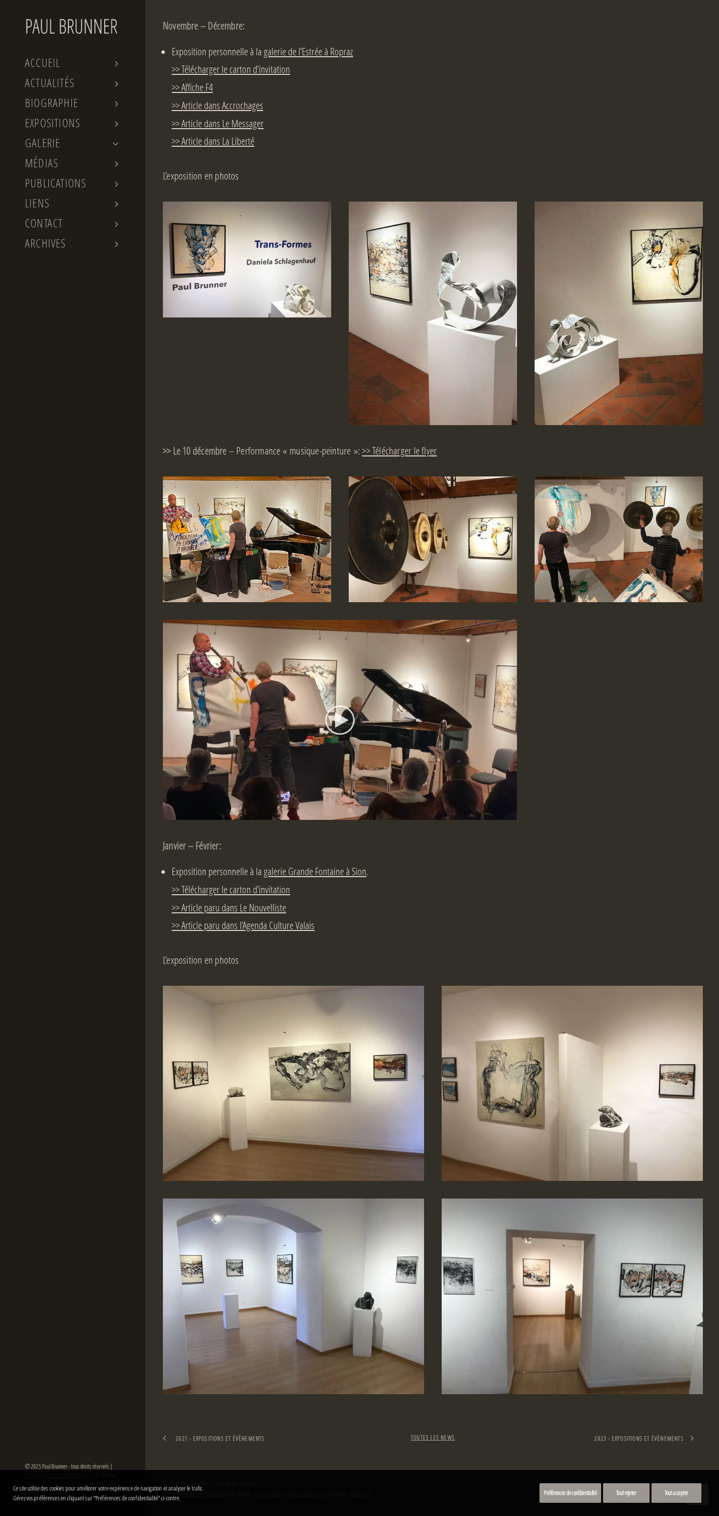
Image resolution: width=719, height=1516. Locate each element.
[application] (340, 720)
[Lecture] (169, 812)
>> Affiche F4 (192, 87)
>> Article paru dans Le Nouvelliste (229, 907)
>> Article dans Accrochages (217, 105)
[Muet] (497, 812)
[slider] (333, 812)
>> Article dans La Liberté (213, 141)
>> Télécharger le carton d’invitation (231, 69)
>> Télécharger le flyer (399, 450)
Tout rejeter (626, 1492)
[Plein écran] (510, 812)
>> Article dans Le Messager (218, 123)
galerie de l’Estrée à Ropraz (308, 51)
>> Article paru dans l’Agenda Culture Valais (243, 925)
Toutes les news (433, 1437)
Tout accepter (676, 1492)
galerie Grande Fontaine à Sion (315, 871)
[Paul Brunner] (72, 26)
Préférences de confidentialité (570, 1492)
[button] (340, 720)
